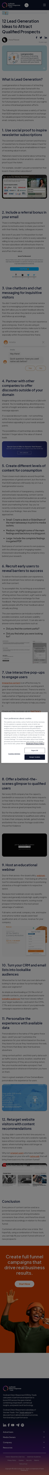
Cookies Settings (14, 754)
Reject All (34, 750)
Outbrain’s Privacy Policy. (35, 744)
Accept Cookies (34, 757)
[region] (24, 737)
